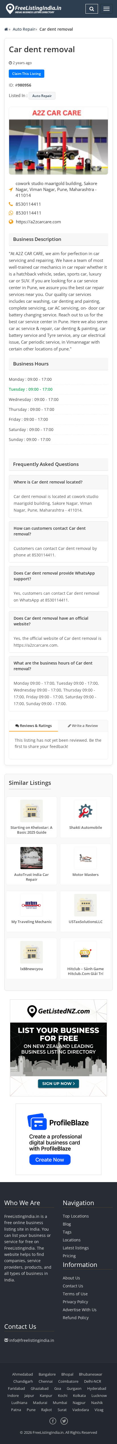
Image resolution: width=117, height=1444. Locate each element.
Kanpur (46, 1395)
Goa (57, 1388)
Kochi (62, 1395)
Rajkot (46, 1409)
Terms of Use (75, 1293)
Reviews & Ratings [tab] (35, 725)
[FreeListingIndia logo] (34, 9)
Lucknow (99, 1395)
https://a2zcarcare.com (38, 221)
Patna (16, 1409)
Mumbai (60, 1402)
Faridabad (16, 1388)
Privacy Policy (75, 1301)
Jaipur (29, 1395)
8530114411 (28, 204)
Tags (67, 1232)
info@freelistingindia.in (31, 1340)
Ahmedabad (22, 1374)
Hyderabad (96, 1388)
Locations (72, 1240)
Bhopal (67, 1374)
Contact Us (73, 1286)
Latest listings (76, 1247)
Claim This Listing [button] (26, 73)
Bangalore (47, 1374)
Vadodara (80, 1409)
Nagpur (79, 1402)
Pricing (69, 1255)
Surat (62, 1409)
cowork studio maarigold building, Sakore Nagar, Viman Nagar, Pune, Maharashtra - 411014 (56, 189)
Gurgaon (74, 1388)
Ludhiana (19, 1402)
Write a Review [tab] (84, 725)
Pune (31, 1409)
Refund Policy (76, 1317)
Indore (13, 1395)
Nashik (97, 1402)
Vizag (99, 1409)
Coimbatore (68, 1381)
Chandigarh (23, 1381)
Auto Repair (24, 29)
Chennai (46, 1381)
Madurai (40, 1402)
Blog (67, 1224)
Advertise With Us (80, 1309)
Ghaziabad (40, 1388)
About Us (71, 1278)
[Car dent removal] (58, 140)
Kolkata (79, 1395)
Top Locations (76, 1216)
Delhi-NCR (92, 1381)
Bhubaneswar (90, 1374)
